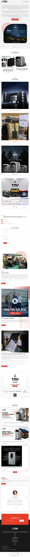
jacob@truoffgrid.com (25, 15)
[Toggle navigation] (28, 1)
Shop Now (14, 19)
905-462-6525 (27, 14)
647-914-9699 (20, 15)
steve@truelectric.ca (25, 16)
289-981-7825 (20, 16)
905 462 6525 (8, 322)
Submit (21, 520)
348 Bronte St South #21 (10, 14)
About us (3, 283)
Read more (3, 483)
